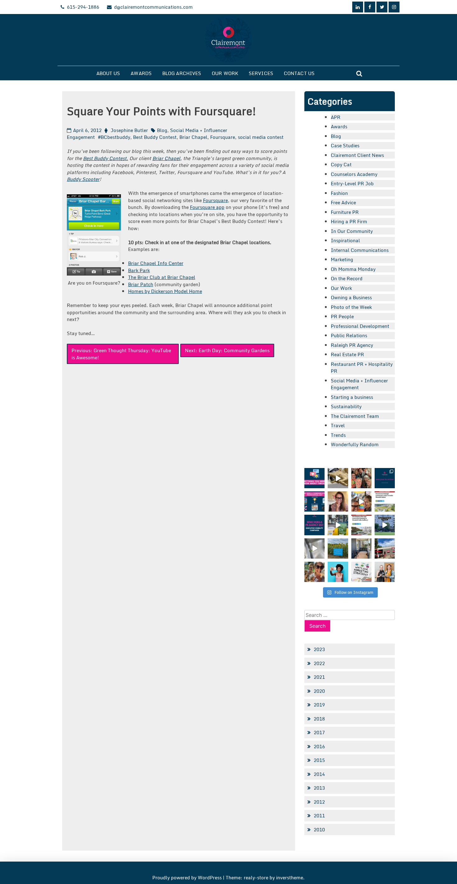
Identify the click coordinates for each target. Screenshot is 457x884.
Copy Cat (341, 164)
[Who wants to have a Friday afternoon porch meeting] (361, 548)
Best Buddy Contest (155, 137)
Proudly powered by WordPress (187, 877)
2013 (319, 788)
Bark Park (139, 270)
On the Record (346, 278)
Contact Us (299, 73)
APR (335, 117)
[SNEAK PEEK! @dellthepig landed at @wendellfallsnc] (338, 478)
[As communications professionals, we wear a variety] (314, 501)
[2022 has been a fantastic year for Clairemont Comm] (385, 478)
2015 (319, 760)
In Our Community (352, 231)
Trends (338, 435)
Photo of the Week (351, 307)
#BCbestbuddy (114, 137)
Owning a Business (351, 297)
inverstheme (289, 877)
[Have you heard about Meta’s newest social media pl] (314, 478)
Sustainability (346, 406)
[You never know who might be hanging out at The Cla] (314, 548)
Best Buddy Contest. (105, 158)
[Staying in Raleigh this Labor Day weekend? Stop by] (385, 525)
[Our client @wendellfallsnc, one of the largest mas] (361, 525)
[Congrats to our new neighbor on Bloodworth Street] (385, 548)
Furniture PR (345, 212)
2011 (319, 815)
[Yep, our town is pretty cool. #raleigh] (338, 548)
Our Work (225, 73)
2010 (319, 829)
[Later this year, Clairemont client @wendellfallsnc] (385, 501)
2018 (319, 718)
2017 (319, 732)
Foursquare (222, 137)
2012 (319, 802)
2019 (319, 704)
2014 (319, 774)
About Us (108, 73)
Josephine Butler (129, 130)
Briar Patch (140, 284)
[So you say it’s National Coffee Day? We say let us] (338, 525)
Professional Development (360, 326)
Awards (141, 73)
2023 (319, 649)
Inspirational (345, 240)
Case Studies (345, 145)
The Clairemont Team (355, 416)
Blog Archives (181, 73)
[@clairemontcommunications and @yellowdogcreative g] (361, 501)
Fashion (339, 193)
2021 (319, 677)
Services (261, 73)
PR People (342, 316)
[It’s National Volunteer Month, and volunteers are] (314, 572)
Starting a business (352, 397)
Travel (338, 425)
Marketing (342, 259)
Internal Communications (360, 250)
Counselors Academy (354, 174)
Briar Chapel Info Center (155, 263)
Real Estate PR (347, 354)
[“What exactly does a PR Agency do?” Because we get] (314, 525)
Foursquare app (207, 207)
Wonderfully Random (355, 444)
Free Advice (343, 202)
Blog (162, 130)
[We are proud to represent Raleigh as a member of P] (361, 478)
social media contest (261, 137)
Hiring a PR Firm (349, 221)
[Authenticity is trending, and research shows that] (338, 572)
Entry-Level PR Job (352, 183)
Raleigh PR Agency (352, 345)
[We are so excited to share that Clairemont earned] (385, 572)
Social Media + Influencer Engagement (359, 384)
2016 (319, 746)
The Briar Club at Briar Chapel (161, 277)
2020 (319, 691)
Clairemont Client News (357, 155)
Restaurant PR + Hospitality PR (362, 367)
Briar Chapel (193, 137)
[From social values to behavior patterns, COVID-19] (361, 572)
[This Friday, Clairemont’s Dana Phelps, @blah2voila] (338, 501)
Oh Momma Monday (353, 269)
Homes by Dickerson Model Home (165, 291)
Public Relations (349, 335)
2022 (319, 663)
